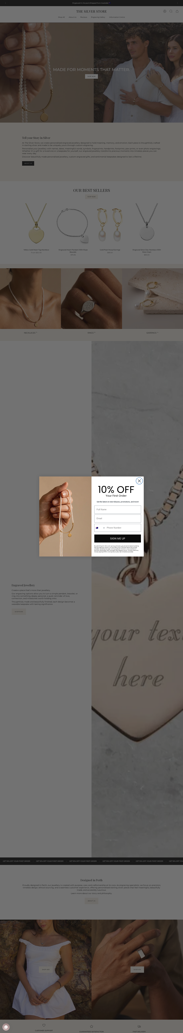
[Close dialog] (139, 481)
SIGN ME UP (117, 538)
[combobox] (99, 528)
